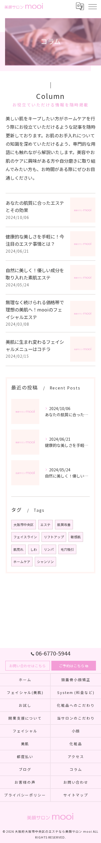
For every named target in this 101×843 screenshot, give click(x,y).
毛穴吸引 (67, 549)
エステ (45, 524)
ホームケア (21, 561)
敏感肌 (76, 537)
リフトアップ (54, 537)
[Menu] (92, 6)
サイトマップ (76, 795)
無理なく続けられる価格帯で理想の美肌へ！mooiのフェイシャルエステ (35, 309)
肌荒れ (18, 549)
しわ (33, 549)
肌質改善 (64, 524)
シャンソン (45, 561)
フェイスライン (25, 537)
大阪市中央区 (23, 524)
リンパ (49, 549)
